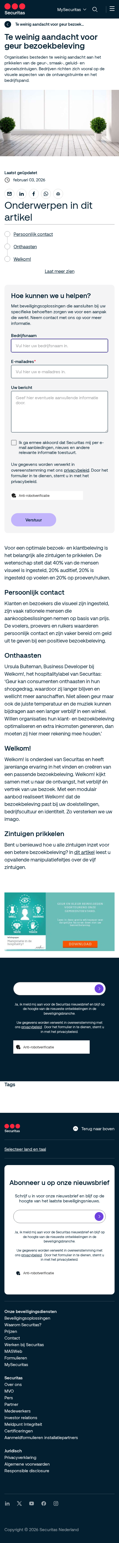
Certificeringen (18, 1430)
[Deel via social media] (9, 194)
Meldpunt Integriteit (23, 1424)
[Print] (58, 194)
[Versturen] (99, 988)
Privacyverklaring (20, 1457)
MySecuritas (16, 1364)
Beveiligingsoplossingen (27, 1317)
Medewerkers (17, 1410)
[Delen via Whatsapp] (46, 194)
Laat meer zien (59, 271)
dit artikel (84, 852)
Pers (8, 1397)
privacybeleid (76, 470)
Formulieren (15, 1357)
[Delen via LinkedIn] (22, 194)
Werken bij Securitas (24, 1344)
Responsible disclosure (26, 1470)
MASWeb (13, 1351)
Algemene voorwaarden (27, 1463)
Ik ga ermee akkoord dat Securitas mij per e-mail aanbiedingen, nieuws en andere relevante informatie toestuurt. (61, 447)
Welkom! (22, 259)
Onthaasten (25, 246)
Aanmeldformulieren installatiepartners (41, 1437)
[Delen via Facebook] (34, 194)
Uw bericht (21, 387)
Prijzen (10, 1331)
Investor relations (20, 1417)
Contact (12, 1337)
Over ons (13, 1384)
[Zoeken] (95, 9)
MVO (9, 1390)
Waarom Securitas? (23, 1324)
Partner (11, 1404)
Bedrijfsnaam (24, 335)
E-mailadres (22, 361)
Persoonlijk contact (33, 234)
